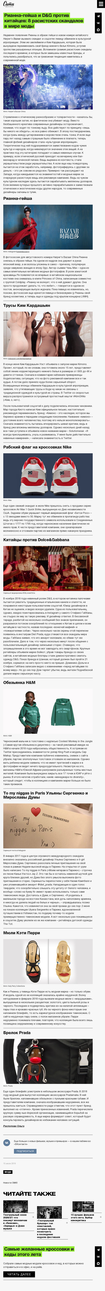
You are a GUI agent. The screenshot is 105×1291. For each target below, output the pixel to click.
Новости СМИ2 (10, 1183)
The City (8, 4)
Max (98, 29)
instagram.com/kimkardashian (19, 359)
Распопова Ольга (13, 1126)
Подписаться (25, 1151)
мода (8, 1172)
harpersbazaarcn (22, 252)
